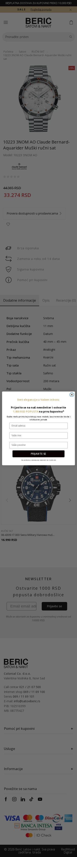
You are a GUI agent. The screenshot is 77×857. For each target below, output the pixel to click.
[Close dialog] (72, 395)
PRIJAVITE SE (38, 454)
